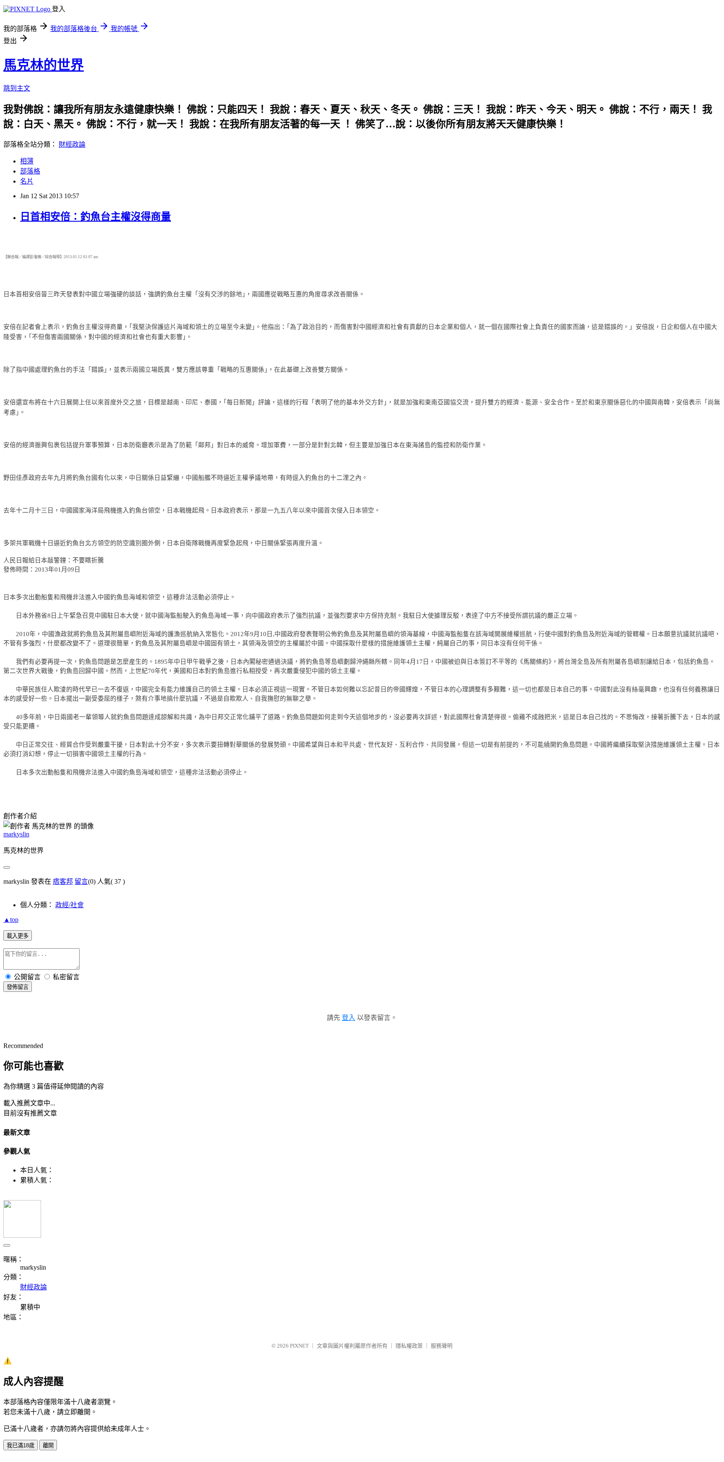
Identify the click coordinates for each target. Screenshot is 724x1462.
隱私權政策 (409, 1346)
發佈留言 (17, 987)
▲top (10, 919)
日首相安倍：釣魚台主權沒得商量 (95, 216)
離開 (48, 1445)
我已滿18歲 (20, 1445)
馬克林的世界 (43, 64)
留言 (81, 881)
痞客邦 (63, 881)
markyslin (16, 834)
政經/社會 (69, 904)
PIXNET (299, 1346)
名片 (27, 181)
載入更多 (17, 936)
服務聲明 (441, 1346)
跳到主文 (16, 88)
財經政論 (72, 144)
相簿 (27, 161)
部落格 (30, 171)
